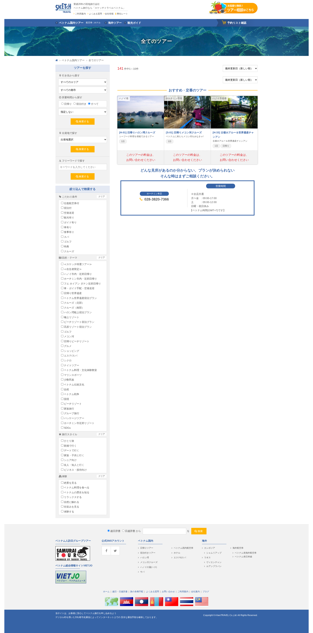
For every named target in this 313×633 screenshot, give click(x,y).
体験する (69, 511)
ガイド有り (70, 222)
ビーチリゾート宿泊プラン (79, 321)
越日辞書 (115, 530)
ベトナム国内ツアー (73, 60)
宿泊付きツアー (147, 553)
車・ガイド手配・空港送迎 (79, 288)
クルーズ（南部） (74, 307)
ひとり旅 (69, 440)
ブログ (206, 591)
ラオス (207, 557)
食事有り (69, 232)
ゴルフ (68, 241)
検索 (200, 531)
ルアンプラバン (214, 566)
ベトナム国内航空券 (183, 548)
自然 (66, 389)
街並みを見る (71, 506)
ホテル (177, 553)
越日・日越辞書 (120, 591)
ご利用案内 (80, 13)
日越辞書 (130, 530)
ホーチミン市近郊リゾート (79, 423)
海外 (204, 540)
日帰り (68, 103)
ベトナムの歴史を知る (76, 492)
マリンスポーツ (73, 375)
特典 (66, 246)
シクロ (68, 360)
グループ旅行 (71, 413)
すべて (95, 103)
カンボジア (209, 548)
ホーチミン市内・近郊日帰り (80, 278)
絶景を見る (70, 482)
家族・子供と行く (74, 455)
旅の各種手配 (136, 591)
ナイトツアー (71, 365)
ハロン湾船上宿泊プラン (78, 312)
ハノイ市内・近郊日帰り (78, 274)
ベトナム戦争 (71, 394)
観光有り (69, 217)
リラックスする (73, 497)
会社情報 (109, 13)
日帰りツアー (146, 548)
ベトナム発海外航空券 (245, 553)
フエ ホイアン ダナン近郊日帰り (82, 283)
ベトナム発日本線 (243, 556)
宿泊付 (68, 207)
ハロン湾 (144, 557)
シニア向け (70, 460)
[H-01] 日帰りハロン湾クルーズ (137, 132)
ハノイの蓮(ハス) (148, 567)
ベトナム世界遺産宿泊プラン (80, 298)
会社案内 (195, 591)
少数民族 (69, 379)
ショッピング (71, 350)
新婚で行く (70, 445)
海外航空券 (238, 548)
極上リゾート (71, 317)
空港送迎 (69, 212)
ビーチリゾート (73, 403)
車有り (68, 227)
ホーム (106, 591)
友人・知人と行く (74, 464)
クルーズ (69, 251)
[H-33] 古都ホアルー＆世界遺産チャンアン (233, 134)
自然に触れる (71, 502)
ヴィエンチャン (214, 562)
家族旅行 (69, 408)
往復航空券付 (71, 203)
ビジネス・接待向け (75, 469)
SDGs (67, 427)
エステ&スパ (180, 557)
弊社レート (122, 13)
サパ (142, 572)
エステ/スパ (70, 355)
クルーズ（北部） (74, 302)
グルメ (68, 346)
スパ (66, 236)
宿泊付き (81, 103)
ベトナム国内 (145, 540)
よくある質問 (95, 13)
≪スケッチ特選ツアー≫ (78, 264)
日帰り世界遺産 (73, 293)
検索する (84, 121)
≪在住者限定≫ (73, 269)
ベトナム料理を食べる (76, 487)
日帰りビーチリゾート (76, 341)
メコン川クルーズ (149, 562)
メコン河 (69, 336)
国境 (66, 399)
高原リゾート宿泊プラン (78, 326)
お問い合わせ (168, 591)
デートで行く (71, 450)
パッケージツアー (74, 418)
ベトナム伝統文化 (74, 384)
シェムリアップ (214, 553)
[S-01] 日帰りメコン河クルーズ (184, 132)
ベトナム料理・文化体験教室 (80, 370)
